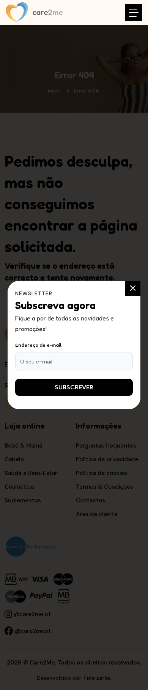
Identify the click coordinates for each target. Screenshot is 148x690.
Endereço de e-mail (38, 345)
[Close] (132, 288)
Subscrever (74, 387)
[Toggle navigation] (133, 12)
